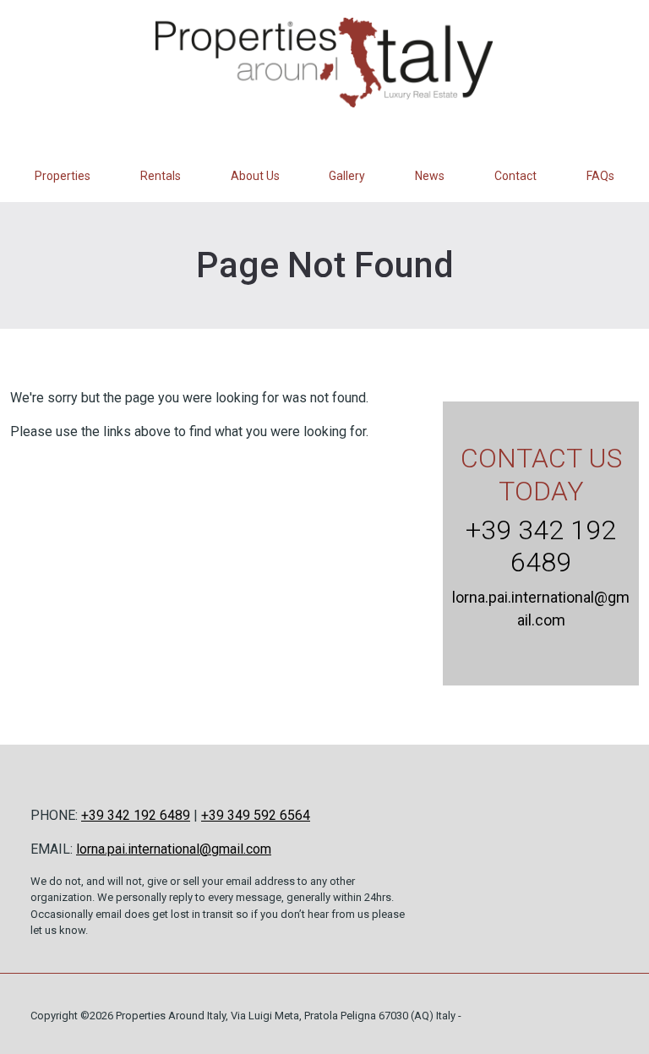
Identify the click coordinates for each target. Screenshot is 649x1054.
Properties (62, 176)
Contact (515, 176)
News (429, 176)
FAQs (600, 176)
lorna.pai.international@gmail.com (173, 849)
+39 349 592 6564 (255, 815)
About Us (255, 176)
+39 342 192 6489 (541, 546)
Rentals (160, 176)
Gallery (347, 176)
